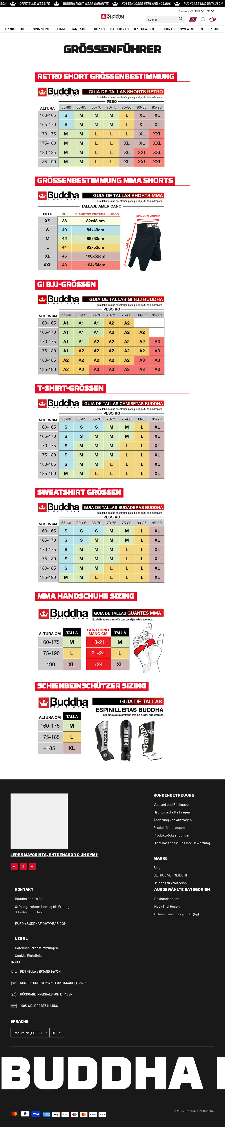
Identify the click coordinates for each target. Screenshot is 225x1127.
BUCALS (98, 29)
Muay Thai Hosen (167, 906)
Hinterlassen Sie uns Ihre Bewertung (182, 843)
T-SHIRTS (167, 29)
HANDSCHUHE (16, 29)
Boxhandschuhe (166, 898)
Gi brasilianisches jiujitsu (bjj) (176, 914)
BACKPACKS (144, 29)
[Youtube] (14, 866)
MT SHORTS (119, 29)
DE (208, 11)
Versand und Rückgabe (171, 804)
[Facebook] (32, 866)
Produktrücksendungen (172, 835)
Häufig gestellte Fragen (172, 812)
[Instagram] (23, 866)
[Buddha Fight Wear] (112, 16)
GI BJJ (59, 29)
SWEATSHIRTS (191, 29)
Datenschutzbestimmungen (36, 948)
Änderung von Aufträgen (173, 820)
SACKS (214, 29)
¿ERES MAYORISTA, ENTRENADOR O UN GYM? (54, 855)
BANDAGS (79, 29)
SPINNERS (41, 29)
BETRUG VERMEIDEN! (170, 875)
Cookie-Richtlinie (28, 955)
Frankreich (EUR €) (189, 11)
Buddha (21, 898)
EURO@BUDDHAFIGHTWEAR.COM (40, 923)
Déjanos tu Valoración (170, 883)
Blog (157, 867)
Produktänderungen (169, 827)
